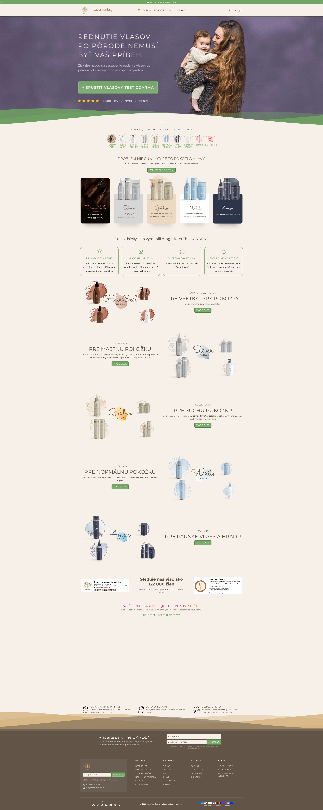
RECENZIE (159, 10)
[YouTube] (111, 805)
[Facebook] (93, 805)
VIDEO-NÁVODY (225, 766)
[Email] (115, 805)
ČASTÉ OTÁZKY (170, 781)
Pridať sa (214, 742)
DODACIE (195, 766)
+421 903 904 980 (93, 784)
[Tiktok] (102, 805)
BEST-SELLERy (141, 766)
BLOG (170, 10)
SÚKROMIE (195, 777)
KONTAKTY (168, 784)
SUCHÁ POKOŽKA (143, 773)
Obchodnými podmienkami (194, 746)
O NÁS (166, 777)
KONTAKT (181, 10)
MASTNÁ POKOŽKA (144, 770)
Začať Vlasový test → (161, 170)
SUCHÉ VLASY (141, 781)
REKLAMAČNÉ (197, 770)
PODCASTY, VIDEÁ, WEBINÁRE (226, 774)
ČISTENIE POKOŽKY (144, 784)
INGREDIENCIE (224, 770)
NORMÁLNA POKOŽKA (145, 777)
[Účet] (235, 10)
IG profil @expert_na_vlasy (163, 615)
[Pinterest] (106, 805)
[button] (230, 10)
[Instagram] (98, 805)
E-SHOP (147, 10)
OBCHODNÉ (196, 773)
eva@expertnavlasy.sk (95, 788)
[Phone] (119, 805)
